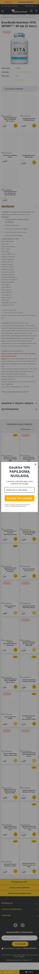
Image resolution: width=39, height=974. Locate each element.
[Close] (35, 464)
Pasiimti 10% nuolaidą (19, 498)
